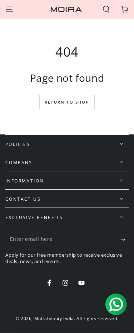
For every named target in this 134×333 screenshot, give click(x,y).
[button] (106, 9)
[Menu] (9, 9)
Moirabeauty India (54, 318)
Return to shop (67, 102)
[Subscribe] (124, 239)
